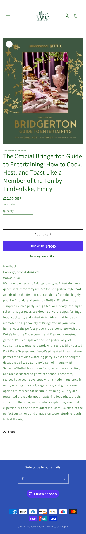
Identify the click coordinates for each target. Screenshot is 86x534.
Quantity (8, 211)
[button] (8, 15)
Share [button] (12, 431)
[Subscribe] (63, 479)
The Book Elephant (36, 526)
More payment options (43, 256)
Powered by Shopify (57, 526)
